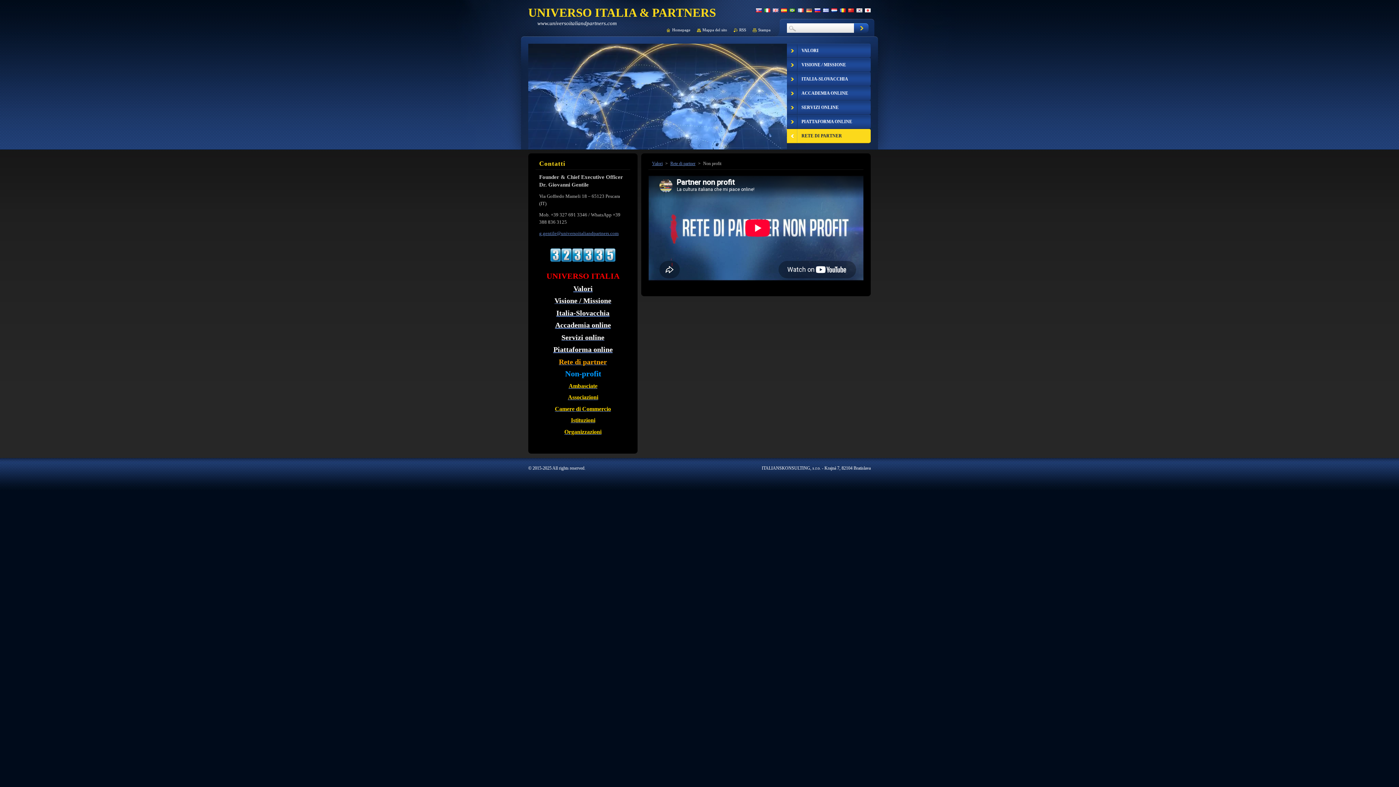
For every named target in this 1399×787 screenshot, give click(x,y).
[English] (776, 10)
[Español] (784, 10)
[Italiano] (767, 10)
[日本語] (868, 10)
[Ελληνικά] (826, 10)
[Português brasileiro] (792, 10)
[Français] (801, 10)
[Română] (843, 10)
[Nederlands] (834, 10)
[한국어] (859, 10)
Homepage (681, 30)
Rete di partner (682, 163)
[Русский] (817, 10)
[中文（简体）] (851, 10)
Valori (657, 163)
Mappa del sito (714, 30)
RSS (742, 30)
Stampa (764, 30)
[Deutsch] (809, 10)
